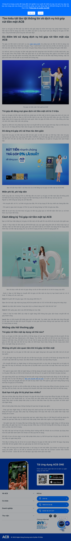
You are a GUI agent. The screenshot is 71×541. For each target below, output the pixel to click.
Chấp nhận (31, 13)
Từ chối (41, 13)
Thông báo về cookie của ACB (39, 8)
